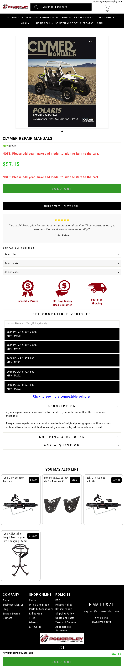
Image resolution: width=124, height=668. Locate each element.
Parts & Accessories (39, 17)
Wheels (33, 622)
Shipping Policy (64, 613)
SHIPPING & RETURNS (62, 437)
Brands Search (11, 613)
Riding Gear (43, 23)
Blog (5, 609)
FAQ (57, 600)
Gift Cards (86, 23)
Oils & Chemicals (39, 604)
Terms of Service (65, 622)
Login (99, 23)
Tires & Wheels (106, 17)
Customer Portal (65, 617)
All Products (15, 17)
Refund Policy (63, 609)
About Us (8, 600)
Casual (26, 23)
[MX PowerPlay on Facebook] (63, 647)
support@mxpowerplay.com (107, 1)
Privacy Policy (63, 604)
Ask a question (62, 445)
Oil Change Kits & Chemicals (74, 17)
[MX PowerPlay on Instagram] (60, 647)
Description (62, 406)
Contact (7, 617)
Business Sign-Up (13, 604)
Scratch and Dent (66, 23)
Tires (32, 617)
